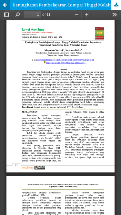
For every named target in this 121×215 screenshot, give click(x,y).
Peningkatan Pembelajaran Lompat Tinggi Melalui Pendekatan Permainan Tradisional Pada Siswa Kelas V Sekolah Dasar (67, 5)
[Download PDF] (116, 5)
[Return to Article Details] (5, 5)
